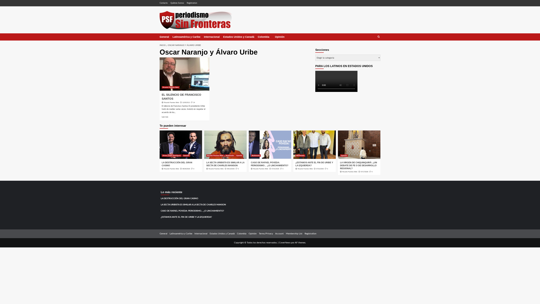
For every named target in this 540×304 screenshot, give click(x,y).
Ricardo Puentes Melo (171, 87)
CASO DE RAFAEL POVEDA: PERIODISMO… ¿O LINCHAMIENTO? (192, 211)
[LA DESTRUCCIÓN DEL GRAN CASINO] (181, 144)
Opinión (282, 38)
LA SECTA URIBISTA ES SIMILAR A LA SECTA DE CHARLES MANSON (193, 205)
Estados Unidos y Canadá (238, 36)
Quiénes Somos (177, 3)
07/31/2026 (275, 169)
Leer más (165, 117)
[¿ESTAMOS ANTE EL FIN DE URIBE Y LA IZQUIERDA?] (314, 144)
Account (279, 234)
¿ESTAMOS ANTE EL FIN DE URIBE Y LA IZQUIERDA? (186, 217)
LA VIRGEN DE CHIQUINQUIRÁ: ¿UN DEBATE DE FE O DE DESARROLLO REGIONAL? (358, 165)
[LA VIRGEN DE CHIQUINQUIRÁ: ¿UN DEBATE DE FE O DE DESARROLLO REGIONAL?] (359, 144)
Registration (192, 3)
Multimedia (230, 155)
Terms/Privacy (266, 234)
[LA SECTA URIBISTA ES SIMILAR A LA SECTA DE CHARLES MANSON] (225, 144)
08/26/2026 (186, 169)
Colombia (266, 38)
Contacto (164, 3)
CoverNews (285, 243)
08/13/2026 (231, 169)
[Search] (378, 36)
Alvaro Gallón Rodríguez (172, 155)
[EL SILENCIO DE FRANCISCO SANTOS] (184, 74)
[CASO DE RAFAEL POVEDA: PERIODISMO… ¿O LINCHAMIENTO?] (270, 144)
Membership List (294, 234)
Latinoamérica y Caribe (186, 36)
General (164, 36)
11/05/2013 (186, 102)
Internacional (212, 36)
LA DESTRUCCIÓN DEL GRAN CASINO (179, 198)
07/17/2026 (364, 172)
